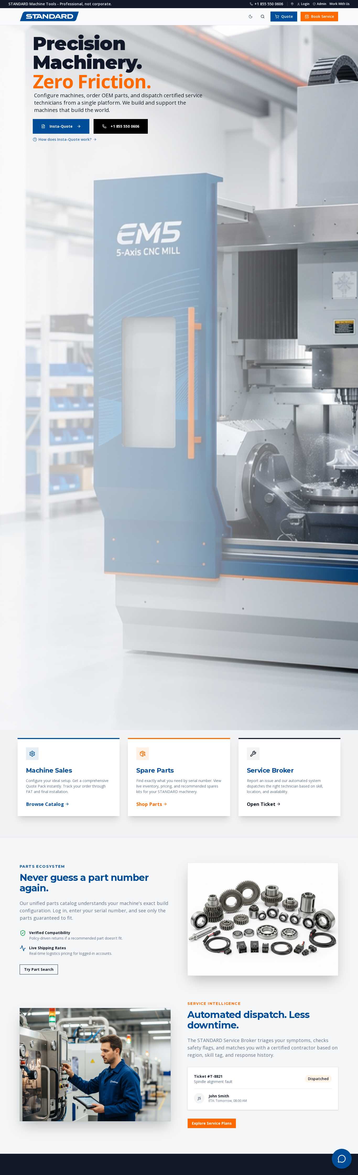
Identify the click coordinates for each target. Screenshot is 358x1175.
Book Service (322, 16)
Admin (321, 4)
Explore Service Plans (212, 1123)
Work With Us (339, 4)
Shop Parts (149, 804)
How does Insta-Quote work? (65, 139)
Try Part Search (38, 969)
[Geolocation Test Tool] (292, 4)
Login (305, 4)
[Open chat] (342, 1159)
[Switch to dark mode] (250, 16)
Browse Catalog (45, 804)
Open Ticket (261, 804)
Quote (287, 16)
